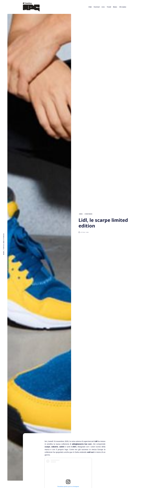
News (115, 7)
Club (90, 7)
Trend (109, 7)
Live (103, 7)
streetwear (88, 214)
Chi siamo (122, 7)
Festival (96, 7)
